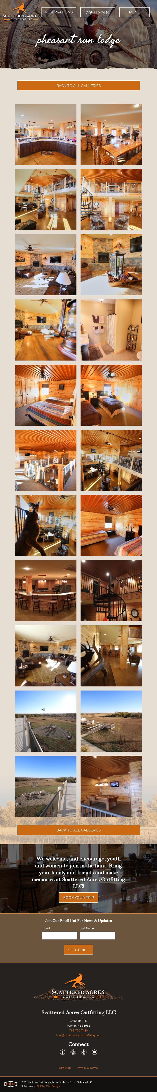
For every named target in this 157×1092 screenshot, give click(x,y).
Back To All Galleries (78, 86)
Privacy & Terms (87, 1067)
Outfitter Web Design (48, 1086)
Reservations (59, 12)
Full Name (86, 928)
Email (45, 928)
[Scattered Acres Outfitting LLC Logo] (21, 12)
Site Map (65, 1067)
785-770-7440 (98, 12)
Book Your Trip (78, 897)
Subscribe (78, 950)
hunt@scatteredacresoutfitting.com (78, 1035)
